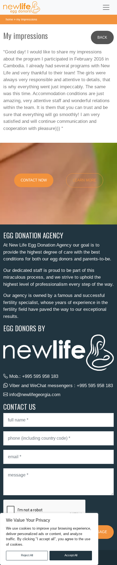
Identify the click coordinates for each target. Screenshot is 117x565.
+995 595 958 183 (40, 376)
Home (9, 19)
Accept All (70, 555)
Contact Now (34, 180)
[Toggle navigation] (106, 7)
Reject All (27, 555)
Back (102, 37)
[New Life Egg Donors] (21, 7)
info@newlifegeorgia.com (34, 394)
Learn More (84, 180)
